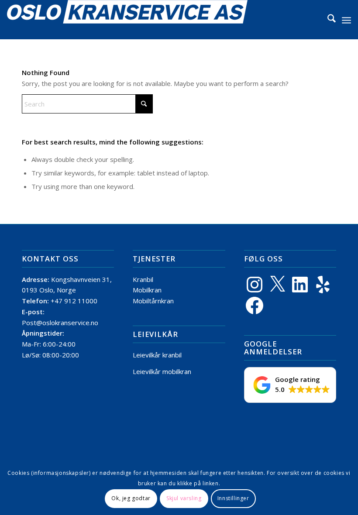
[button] (290, 385)
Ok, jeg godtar (130, 498)
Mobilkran (147, 289)
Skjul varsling (183, 498)
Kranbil (143, 279)
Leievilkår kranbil (157, 354)
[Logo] (127, 19)
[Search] (327, 19)
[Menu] (346, 19)
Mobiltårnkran (153, 300)
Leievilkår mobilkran (162, 371)
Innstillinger (233, 498)
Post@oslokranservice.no (60, 322)
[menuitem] (327, 19)
